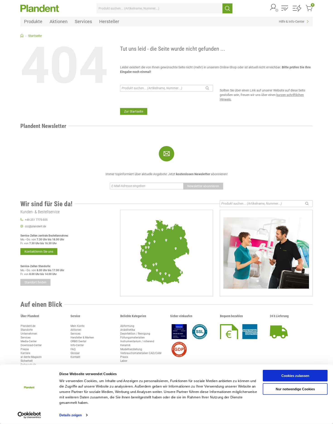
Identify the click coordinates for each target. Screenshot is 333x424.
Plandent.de (28, 326)
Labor (123, 360)
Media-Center (29, 341)
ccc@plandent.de (35, 226)
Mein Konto (77, 326)
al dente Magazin (31, 357)
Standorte (27, 329)
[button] (273, 7)
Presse (25, 349)
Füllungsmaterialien (132, 337)
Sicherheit (27, 360)
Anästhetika (127, 329)
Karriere (25, 353)
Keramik (125, 345)
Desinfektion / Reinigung (135, 333)
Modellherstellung (131, 349)
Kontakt (75, 357)
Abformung (127, 326)
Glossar (75, 353)
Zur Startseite (133, 111)
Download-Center (31, 345)
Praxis (124, 357)
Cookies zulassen (295, 376)
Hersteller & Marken (82, 337)
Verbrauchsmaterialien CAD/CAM (140, 353)
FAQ (72, 349)
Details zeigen (70, 415)
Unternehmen (29, 333)
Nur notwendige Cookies (295, 389)
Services (26, 337)
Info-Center (77, 345)
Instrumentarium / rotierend (137, 341)
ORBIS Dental (78, 341)
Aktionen (75, 329)
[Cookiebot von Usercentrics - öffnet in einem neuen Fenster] (29, 415)
